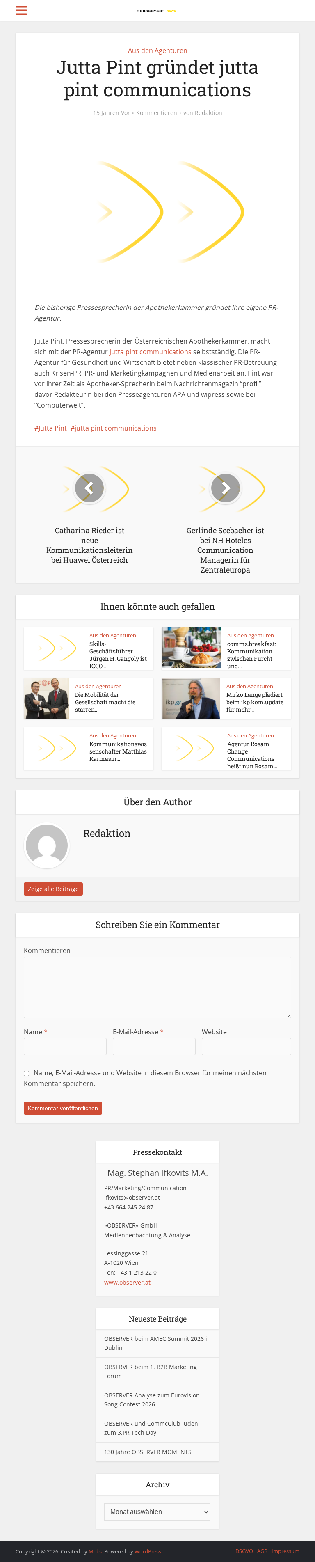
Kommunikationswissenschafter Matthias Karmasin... (118, 751)
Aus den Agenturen (157, 50)
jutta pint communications (151, 351)
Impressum (285, 1551)
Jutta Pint (53, 428)
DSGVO (244, 1551)
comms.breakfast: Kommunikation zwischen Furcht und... (251, 655)
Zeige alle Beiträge (53, 889)
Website (214, 1031)
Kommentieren (156, 113)
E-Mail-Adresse (138, 1031)
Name (36, 1031)
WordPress (148, 1551)
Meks (95, 1551)
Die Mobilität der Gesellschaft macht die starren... (105, 702)
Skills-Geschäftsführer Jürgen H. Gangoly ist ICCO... (118, 655)
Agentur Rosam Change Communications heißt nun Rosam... (252, 755)
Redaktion (208, 113)
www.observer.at (127, 1282)
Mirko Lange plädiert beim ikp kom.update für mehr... (254, 702)
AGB (262, 1551)
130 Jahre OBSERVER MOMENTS (148, 1452)
